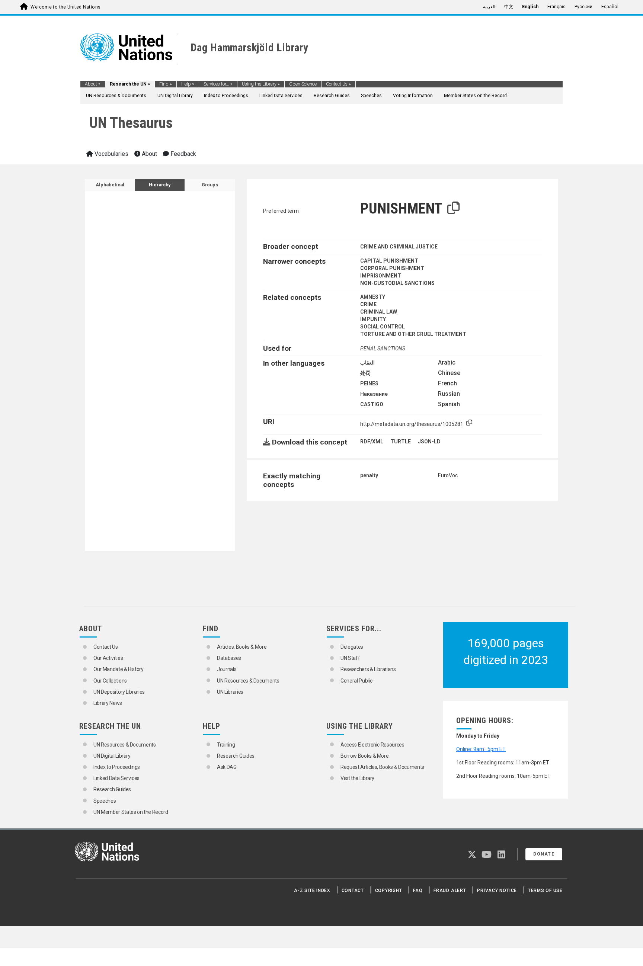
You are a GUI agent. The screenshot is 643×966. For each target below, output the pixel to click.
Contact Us (338, 84)
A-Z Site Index (312, 890)
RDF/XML (371, 442)
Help (187, 84)
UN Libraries (230, 692)
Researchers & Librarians (368, 669)
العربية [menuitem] (489, 6)
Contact (353, 890)
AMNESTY (372, 297)
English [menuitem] (530, 6)
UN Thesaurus (131, 123)
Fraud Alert (450, 890)
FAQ (417, 890)
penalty (369, 475)
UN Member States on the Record (130, 812)
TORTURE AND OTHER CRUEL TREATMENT (413, 334)
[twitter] (472, 856)
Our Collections (110, 681)
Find (165, 84)
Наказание (374, 394)
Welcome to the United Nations (65, 7)
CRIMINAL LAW (378, 312)
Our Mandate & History (118, 669)
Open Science (303, 84)
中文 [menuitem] (508, 6)
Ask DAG (227, 767)
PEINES (369, 383)
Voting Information (413, 95)
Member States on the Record (475, 95)
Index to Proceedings (226, 95)
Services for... (218, 84)
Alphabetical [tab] (110, 184)
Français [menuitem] (556, 6)
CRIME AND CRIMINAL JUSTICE (399, 247)
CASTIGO (371, 404)
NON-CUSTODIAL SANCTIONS (397, 283)
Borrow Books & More (364, 756)
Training (226, 745)
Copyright (388, 890)
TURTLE (400, 442)
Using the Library (261, 84)
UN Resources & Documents (116, 95)
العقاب (367, 363)
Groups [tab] (210, 184)
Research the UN (130, 84)
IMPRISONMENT (380, 276)
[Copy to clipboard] (453, 208)
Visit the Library (357, 778)
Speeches (371, 95)
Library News (107, 703)
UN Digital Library (175, 95)
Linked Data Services (281, 95)
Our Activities (108, 658)
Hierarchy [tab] (159, 184)
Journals (226, 669)
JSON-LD (429, 442)
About (92, 84)
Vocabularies (110, 153)
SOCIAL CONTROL (382, 327)
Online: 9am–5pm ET (481, 749)
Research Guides (332, 95)
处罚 (365, 373)
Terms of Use (545, 890)
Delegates (351, 647)
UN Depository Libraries (119, 692)
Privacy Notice (497, 890)
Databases (229, 658)
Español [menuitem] (609, 6)
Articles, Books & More (241, 647)
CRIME (368, 304)
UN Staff (350, 658)
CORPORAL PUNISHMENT (392, 268)
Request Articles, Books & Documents (382, 767)
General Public (356, 681)
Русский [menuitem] (583, 6)
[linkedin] (501, 856)
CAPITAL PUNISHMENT (389, 261)
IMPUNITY (373, 319)
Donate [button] (543, 854)
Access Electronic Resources (372, 745)
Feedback (182, 153)
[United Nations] (126, 47)
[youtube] (487, 856)
